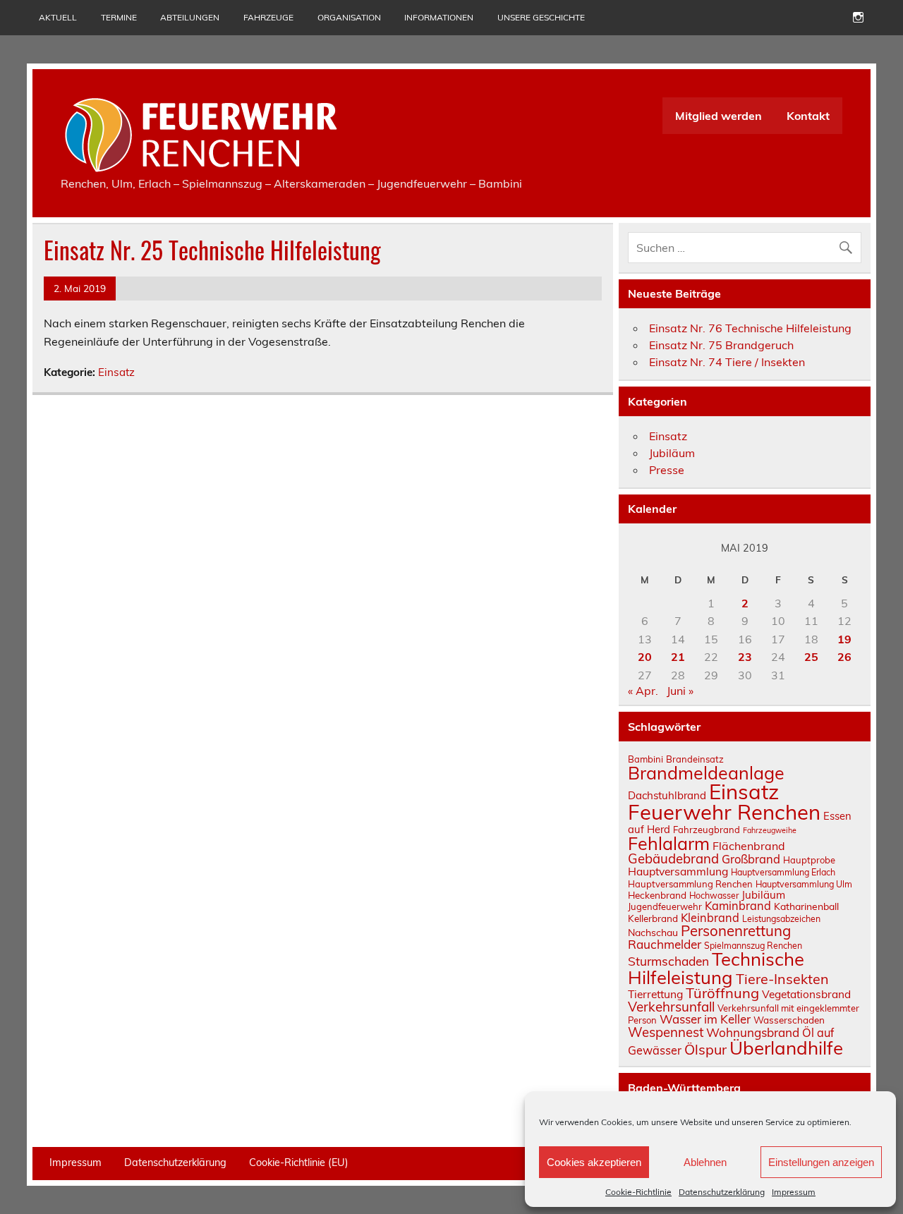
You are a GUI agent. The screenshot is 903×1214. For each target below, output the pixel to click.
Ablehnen (705, 1162)
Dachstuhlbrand (667, 795)
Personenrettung (736, 930)
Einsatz (116, 372)
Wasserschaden (789, 1020)
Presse (666, 470)
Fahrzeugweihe (769, 830)
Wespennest (665, 1032)
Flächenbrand (749, 846)
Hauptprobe (809, 860)
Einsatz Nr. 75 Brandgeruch (721, 345)
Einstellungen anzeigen (821, 1162)
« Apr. (643, 691)
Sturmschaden (668, 961)
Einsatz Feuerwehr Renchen (724, 802)
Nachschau (653, 932)
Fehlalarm (669, 843)
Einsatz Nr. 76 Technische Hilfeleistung (750, 328)
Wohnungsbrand (752, 1032)
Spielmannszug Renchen (753, 945)
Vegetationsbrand (806, 994)
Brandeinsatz (695, 759)
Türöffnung (722, 993)
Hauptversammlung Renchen (690, 884)
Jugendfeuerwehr (665, 906)
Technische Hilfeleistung (716, 967)
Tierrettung (655, 994)
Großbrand (751, 858)
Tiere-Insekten (782, 979)
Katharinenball (806, 906)
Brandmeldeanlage (706, 773)
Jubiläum (672, 453)
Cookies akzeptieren (594, 1162)
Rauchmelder (664, 944)
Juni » (680, 691)
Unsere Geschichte (541, 17)
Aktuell (58, 17)
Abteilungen (189, 17)
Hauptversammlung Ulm (804, 884)
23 (745, 657)
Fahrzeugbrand (706, 829)
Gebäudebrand (673, 858)
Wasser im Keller (705, 1019)
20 (645, 657)
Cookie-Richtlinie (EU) (299, 1162)
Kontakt (808, 116)
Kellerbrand (653, 918)
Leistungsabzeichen (781, 918)
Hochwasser (714, 895)
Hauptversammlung (678, 871)
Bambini (645, 759)
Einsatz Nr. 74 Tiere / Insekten (727, 362)
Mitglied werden (718, 116)
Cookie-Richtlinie (638, 1191)
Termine (119, 17)
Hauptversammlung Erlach (783, 872)
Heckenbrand (657, 895)
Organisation (349, 17)
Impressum (794, 1191)
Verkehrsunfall (671, 1006)
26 (844, 657)
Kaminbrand (738, 906)
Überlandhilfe (786, 1047)
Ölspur (705, 1049)
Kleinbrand (710, 918)
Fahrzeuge (268, 17)
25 (811, 657)
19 (844, 639)
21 (678, 657)
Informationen (438, 17)
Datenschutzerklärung (722, 1191)
